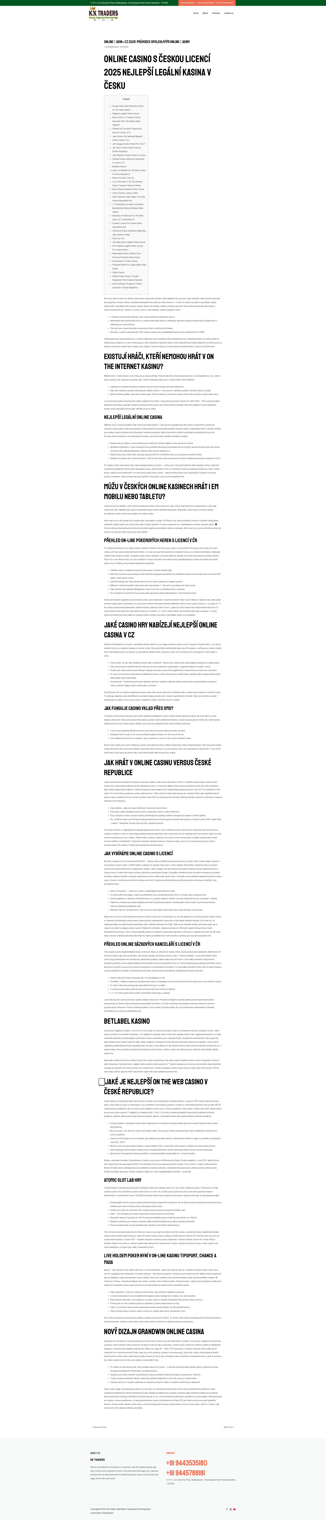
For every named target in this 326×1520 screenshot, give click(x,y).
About (205, 13)
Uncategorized (111, 47)
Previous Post (98, 1427)
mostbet (184, 436)
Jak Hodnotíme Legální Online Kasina (128, 242)
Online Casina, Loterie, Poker (125, 193)
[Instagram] (230, 1509)
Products (216, 13)
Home (196, 13)
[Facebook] (227, 1509)
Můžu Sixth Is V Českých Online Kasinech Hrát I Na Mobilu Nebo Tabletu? (126, 121)
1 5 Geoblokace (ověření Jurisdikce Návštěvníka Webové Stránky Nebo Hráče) (128, 208)
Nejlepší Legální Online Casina (125, 113)
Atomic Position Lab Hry (123, 178)
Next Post (229, 1427)
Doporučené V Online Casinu (125, 261)
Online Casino (118, 272)
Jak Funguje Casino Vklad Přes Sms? (128, 144)
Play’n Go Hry (118, 238)
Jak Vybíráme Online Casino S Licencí (129, 155)
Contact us (229, 13)
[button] (207, 3)
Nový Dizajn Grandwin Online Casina (128, 189)
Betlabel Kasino (119, 166)
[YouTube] (234, 1509)
